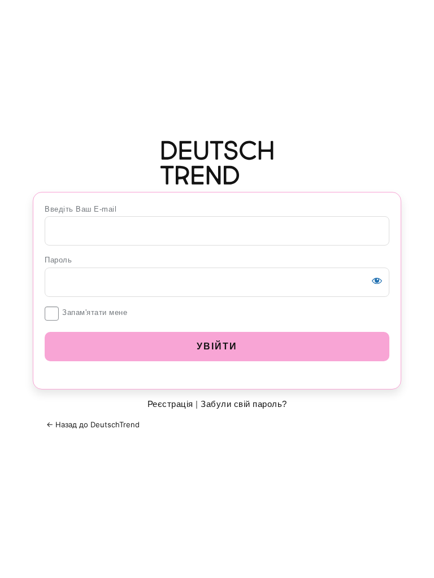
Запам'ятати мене (94, 312)
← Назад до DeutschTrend (93, 424)
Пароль (58, 260)
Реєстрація (170, 404)
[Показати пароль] (376, 280)
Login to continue (217, 162)
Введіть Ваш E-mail (80, 209)
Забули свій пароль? (244, 404)
